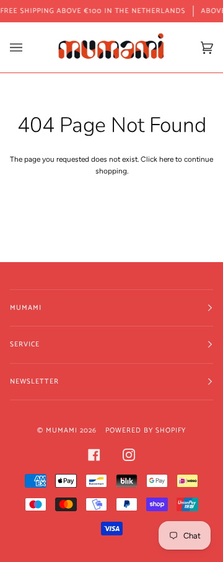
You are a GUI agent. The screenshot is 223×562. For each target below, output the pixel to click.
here (166, 159)
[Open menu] (28, 47)
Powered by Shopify (145, 430)
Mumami (61, 430)
